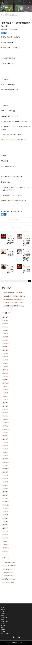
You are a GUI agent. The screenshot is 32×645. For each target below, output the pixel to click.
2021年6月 (5, 521)
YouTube (3, 625)
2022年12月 (5, 462)
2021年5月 (5, 524)
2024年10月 (5, 389)
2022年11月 (5, 465)
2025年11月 (5, 346)
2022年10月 (5, 468)
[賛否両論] (2, 2)
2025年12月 (5, 343)
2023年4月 (5, 449)
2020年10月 (5, 548)
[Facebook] (13, 637)
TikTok (2, 627)
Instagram (3, 629)
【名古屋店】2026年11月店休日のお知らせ (13, 292)
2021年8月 (5, 515)
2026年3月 (5, 333)
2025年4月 (5, 370)
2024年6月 (5, 403)
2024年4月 (5, 409)
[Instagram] (16, 637)
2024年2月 (5, 416)
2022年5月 (5, 485)
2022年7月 (5, 478)
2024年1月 (5, 419)
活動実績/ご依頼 (4, 617)
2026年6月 (5, 323)
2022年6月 (5, 482)
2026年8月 (5, 317)
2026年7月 (5, 320)
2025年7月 (5, 360)
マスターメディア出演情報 (9, 565)
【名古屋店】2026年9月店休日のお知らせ (13, 299)
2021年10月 (5, 508)
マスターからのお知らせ (8, 562)
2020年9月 (5, 551)
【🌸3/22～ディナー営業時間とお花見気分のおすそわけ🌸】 (26, 242)
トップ (2, 607)
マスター (3, 613)
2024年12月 (5, 383)
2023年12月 (5, 422)
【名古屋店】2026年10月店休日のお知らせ (13, 296)
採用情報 (3, 619)
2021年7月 (5, 518)
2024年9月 (5, 393)
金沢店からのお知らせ (8, 582)
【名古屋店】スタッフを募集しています (12, 302)
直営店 (2, 615)
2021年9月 (5, 511)
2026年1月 (5, 340)
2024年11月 (5, 386)
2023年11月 (5, 426)
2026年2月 (5, 337)
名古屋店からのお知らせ (8, 575)
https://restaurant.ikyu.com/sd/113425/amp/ (13, 140)
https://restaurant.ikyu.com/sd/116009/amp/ (13, 200)
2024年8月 (5, 396)
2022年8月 (5, 475)
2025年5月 (5, 366)
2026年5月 (5, 327)
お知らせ (3, 609)
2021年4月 (5, 528)
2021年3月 (5, 531)
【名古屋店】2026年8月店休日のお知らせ (13, 306)
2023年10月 (5, 429)
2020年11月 (5, 544)
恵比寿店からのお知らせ (8, 579)
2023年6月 (5, 442)
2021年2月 (5, 534)
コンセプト (3, 611)
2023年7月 (5, 439)
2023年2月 (5, 455)
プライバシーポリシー (5, 633)
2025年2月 (5, 376)
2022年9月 (5, 472)
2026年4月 (5, 330)
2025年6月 (5, 363)
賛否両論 (14, 642)
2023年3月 (5, 452)
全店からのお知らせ (13, 29)
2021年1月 (5, 538)
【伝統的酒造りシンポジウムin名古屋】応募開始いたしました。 (26, 257)
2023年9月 (5, 432)
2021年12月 (5, 501)
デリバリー (3, 623)
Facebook (3, 631)
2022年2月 (5, 495)
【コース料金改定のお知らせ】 (26, 271)
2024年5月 (5, 406)
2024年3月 (5, 412)
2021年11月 (5, 505)
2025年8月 (5, 356)
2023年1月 (5, 459)
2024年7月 (5, 399)
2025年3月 (5, 373)
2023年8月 (5, 435)
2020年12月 (5, 541)
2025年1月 (5, 379)
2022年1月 (5, 498)
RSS (19, 637)
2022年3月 (5, 492)
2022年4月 (5, 488)
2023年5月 (5, 445)
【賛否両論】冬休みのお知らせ (10, 271)
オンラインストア (4, 621)
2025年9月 (5, 353)
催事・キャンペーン (7, 569)
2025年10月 (5, 350)
